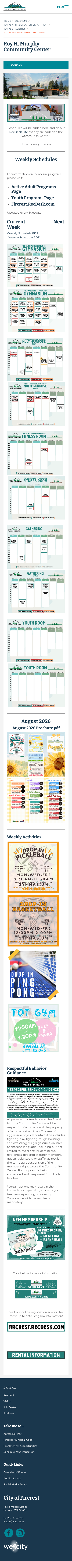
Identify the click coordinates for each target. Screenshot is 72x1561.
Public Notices (12, 1478)
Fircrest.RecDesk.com (33, 204)
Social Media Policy (15, 1484)
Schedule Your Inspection (18, 1451)
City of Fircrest (14, 10)
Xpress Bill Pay (12, 1433)
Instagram (20, 1532)
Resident (8, 1395)
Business (8, 1413)
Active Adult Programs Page (33, 189)
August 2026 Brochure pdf (36, 728)
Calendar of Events (14, 1472)
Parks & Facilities (15, 28)
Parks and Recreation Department (26, 24)
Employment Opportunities (20, 1445)
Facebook (8, 1532)
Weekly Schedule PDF (22, 233)
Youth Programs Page (32, 197)
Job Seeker (10, 1407)
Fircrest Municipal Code (18, 1439)
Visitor (7, 1401)
